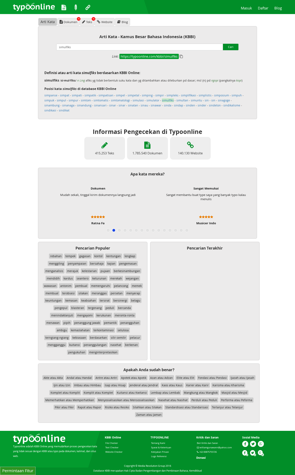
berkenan (131, 345)
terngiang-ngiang (57, 337)
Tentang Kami (158, 442)
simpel (120, 95)
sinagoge (224, 100)
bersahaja (97, 263)
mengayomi (85, 315)
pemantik (110, 323)
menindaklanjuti (62, 315)
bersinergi (120, 300)
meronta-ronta (124, 315)
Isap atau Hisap (115, 385)
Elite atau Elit (185, 378)
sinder (202, 105)
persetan (117, 293)
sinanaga (68, 105)
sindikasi (50, 110)
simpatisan (106, 95)
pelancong (121, 286)
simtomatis (101, 100)
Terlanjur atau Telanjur (227, 407)
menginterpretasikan (103, 352)
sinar (112, 105)
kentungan (113, 256)
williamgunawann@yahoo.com (216, 447)
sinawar (156, 105)
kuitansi (74, 345)
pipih (66, 323)
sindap (178, 105)
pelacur (135, 337)
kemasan (71, 300)
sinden (190, 105)
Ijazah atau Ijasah (242, 378)
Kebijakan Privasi (160, 451)
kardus (68, 278)
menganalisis (54, 271)
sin (207, 100)
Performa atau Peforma (236, 400)
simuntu (196, 100)
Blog (279, 7)
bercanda (124, 308)
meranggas (99, 293)
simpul (61, 100)
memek (137, 286)
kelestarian (89, 271)
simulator (152, 100)
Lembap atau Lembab (165, 392)
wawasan (50, 286)
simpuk (49, 100)
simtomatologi (120, 100)
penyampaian (77, 263)
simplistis (205, 95)
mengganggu (56, 345)
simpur (73, 100)
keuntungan (53, 300)
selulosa (123, 330)
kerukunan (104, 315)
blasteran (77, 308)
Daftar (264, 7)
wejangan (132, 278)
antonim (65, 286)
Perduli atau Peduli (204, 400)
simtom (86, 100)
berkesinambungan (127, 271)
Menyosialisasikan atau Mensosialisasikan (126, 400)
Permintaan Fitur (17, 470)
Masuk (248, 7)
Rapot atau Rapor (89, 407)
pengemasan (128, 263)
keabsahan (88, 300)
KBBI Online (113, 437)
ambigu (62, 330)
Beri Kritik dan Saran (207, 442)
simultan (182, 100)
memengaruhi (100, 286)
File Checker (111, 442)
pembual (81, 286)
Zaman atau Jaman (149, 415)
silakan (83, 293)
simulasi (138, 100)
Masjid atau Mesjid (234, 392)
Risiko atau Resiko (117, 407)
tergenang (95, 308)
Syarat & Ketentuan (161, 447)
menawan (53, 323)
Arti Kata (48, 21)
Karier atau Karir (197, 385)
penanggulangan (95, 345)
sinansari (100, 105)
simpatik (90, 95)
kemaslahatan (80, 330)
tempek (70, 256)
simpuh (237, 95)
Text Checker (111, 447)
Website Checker (113, 451)
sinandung (84, 105)
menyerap (133, 293)
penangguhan (129, 323)
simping (147, 95)
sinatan (133, 105)
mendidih (53, 278)
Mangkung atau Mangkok (201, 392)
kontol (98, 256)
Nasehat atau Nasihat (173, 400)
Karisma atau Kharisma (228, 385)
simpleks (172, 95)
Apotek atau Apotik (133, 378)
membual (52, 293)
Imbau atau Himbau (87, 385)
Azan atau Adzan (161, 378)
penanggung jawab (87, 323)
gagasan (85, 256)
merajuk (72, 271)
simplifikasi (188, 95)
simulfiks (168, 100)
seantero (82, 278)
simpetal (133, 95)
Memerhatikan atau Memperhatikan (69, 400)
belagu (135, 300)
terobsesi (68, 293)
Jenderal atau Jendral (143, 385)
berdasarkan (98, 337)
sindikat (64, 110)
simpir (159, 95)
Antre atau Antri (106, 378)
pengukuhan (76, 352)
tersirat (105, 300)
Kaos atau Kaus (172, 385)
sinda (167, 105)
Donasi (201, 457)
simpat (64, 95)
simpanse (50, 95)
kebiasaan (79, 337)
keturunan (99, 278)
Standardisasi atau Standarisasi (186, 407)
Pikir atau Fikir (64, 407)
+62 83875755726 (208, 451)
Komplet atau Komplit (65, 392)
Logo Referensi (159, 456)
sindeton (215, 105)
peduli (110, 308)
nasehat (115, 345)
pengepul (61, 308)
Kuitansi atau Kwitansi (132, 392)
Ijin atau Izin (62, 385)
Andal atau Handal (79, 378)
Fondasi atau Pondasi (212, 378)
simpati (77, 95)
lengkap (130, 256)
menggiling (56, 263)
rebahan (56, 256)
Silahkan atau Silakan (147, 407)
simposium (221, 95)
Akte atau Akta (53, 378)
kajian (111, 263)
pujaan (105, 271)
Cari (230, 47)
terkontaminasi (104, 330)
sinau (144, 105)
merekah (116, 278)
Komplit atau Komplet (98, 392)
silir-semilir (118, 337)
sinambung (52, 105)
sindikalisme (231, 105)
